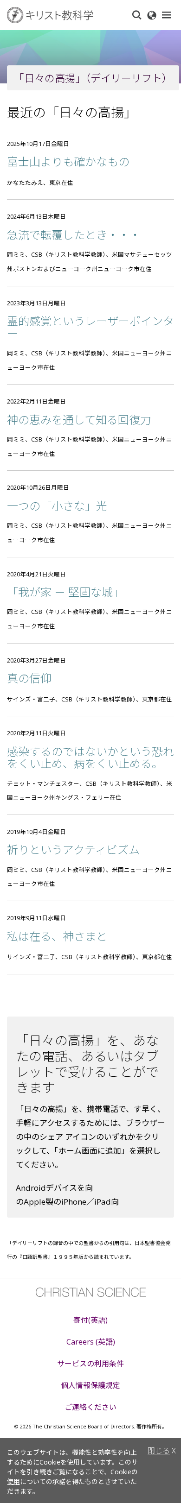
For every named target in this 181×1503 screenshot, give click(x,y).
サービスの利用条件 (90, 1363)
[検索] (136, 14)
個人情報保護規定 (90, 1385)
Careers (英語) (90, 1342)
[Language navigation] (151, 14)
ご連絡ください (90, 1407)
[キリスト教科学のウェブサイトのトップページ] (91, 1292)
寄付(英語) (90, 1320)
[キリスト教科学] (65, 15)
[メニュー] (166, 14)
